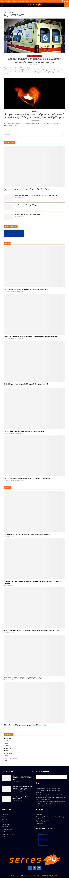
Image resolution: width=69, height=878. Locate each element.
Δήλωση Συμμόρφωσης (42, 821)
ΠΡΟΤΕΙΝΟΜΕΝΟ (8, 753)
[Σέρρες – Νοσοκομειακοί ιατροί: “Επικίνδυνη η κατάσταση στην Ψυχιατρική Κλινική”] (8, 198)
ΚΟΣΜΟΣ (6, 745)
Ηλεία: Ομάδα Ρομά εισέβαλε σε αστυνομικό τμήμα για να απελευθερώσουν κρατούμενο (32, 630)
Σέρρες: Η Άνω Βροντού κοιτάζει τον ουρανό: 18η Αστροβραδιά (24, 431)
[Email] (39, 868)
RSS (39, 783)
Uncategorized (8, 738)
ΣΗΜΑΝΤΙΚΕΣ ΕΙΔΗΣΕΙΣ (36, 55)
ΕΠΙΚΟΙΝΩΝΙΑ (54, 875)
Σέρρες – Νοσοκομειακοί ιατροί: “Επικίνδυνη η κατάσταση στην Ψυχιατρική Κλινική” (31, 336)
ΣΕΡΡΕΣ (29, 55)
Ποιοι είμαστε (39, 814)
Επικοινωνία (39, 823)
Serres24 (8, 291)
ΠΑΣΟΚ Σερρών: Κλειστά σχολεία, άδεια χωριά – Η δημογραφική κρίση (26, 384)
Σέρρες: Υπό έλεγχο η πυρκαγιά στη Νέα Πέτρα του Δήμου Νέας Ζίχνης (26, 189)
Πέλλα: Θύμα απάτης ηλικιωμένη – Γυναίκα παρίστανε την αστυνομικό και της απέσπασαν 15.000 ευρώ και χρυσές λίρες (51, 797)
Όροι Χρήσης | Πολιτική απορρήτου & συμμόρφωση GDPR (50, 817)
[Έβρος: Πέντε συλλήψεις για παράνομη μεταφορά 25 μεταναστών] (34, 702)
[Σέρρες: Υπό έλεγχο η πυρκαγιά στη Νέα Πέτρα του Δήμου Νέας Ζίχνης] (34, 166)
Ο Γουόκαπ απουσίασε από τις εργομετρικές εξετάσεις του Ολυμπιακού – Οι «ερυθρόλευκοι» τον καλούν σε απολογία (50, 804)
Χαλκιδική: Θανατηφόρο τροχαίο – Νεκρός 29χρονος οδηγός (23, 678)
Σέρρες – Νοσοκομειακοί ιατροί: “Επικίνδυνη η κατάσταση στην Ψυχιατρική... (37, 195)
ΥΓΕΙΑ (5, 760)
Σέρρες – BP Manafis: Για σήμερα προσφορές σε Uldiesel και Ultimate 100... (27, 478)
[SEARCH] (63, 134)
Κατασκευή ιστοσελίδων (35, 875)
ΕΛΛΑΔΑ (6, 743)
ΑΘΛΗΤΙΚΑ (7, 740)
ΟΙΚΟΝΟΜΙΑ (7, 748)
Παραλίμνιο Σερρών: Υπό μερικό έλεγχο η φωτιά (28, 205)
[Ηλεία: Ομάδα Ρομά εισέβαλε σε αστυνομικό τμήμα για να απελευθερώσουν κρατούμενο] (34, 607)
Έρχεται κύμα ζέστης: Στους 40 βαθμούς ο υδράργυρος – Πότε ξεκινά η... (27, 534)
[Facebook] (30, 868)
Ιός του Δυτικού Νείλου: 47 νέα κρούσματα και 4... (29, 214)
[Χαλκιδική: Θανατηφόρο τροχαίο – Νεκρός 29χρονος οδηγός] (34, 655)
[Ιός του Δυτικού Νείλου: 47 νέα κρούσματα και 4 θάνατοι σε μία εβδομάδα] (8, 217)
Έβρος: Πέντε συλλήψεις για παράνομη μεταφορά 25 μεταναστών (25, 725)
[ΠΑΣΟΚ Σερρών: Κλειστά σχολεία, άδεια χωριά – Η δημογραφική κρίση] (34, 361)
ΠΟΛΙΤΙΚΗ (6, 750)
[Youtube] (34, 868)
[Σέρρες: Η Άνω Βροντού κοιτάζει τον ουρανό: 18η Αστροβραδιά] (34, 408)
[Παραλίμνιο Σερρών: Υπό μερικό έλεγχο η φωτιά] (8, 207)
